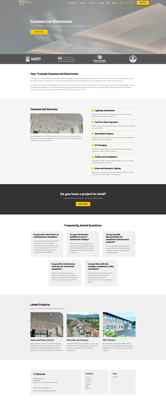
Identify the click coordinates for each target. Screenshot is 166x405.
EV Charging (101, 145)
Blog (87, 386)
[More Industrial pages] (86, 2)
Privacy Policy (37, 391)
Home (87, 377)
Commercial (89, 379)
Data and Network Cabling (108, 169)
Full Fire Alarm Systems (106, 122)
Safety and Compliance (106, 157)
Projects (88, 384)
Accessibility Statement (48, 391)
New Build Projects (104, 134)
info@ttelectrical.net (38, 378)
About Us (88, 388)
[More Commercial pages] (76, 2)
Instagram (115, 377)
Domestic (88, 382)
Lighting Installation (105, 111)
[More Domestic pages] (96, 2)
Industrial (88, 381)
